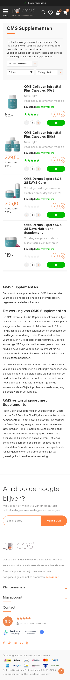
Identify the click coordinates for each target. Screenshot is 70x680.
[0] (65, 13)
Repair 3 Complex (29, 429)
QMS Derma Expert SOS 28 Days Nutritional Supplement (43, 229)
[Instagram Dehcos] (15, 643)
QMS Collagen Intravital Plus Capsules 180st (42, 134)
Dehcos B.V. (31, 656)
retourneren (37, 3)
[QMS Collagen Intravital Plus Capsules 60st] (12, 102)
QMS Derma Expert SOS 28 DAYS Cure (43, 181)
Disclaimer (45, 656)
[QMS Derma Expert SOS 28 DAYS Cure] (12, 190)
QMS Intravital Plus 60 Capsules (25, 317)
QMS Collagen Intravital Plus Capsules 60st (42, 88)
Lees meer (52, 577)
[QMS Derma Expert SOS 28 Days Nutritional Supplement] (12, 242)
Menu (5, 16)
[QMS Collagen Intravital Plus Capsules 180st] (12, 144)
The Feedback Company (37, 674)
